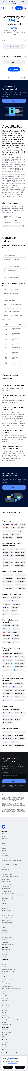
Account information (7, 915)
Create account (6, 910)
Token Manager (6, 957)
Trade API (4, 996)
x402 (2, 993)
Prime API (4, 1022)
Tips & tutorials (6, 881)
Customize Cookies (12, 1063)
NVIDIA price (5, 1042)
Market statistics (6, 874)
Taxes (3, 900)
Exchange (4, 966)
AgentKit (4, 1010)
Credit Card (4, 939)
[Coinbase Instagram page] (11, 1053)
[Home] (2, 8)
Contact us (4, 908)
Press (3, 843)
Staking (3, 964)
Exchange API (5, 1017)
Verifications (5, 1005)
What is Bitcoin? (6, 888)
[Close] (24, 1058)
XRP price (4, 1037)
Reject (8, 1067)
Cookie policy (5, 855)
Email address (5, 772)
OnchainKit (4, 1000)
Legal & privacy (6, 853)
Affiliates (4, 838)
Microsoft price (6, 1047)
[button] (25, 8)
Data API (4, 1003)
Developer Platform (7, 979)
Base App (4, 932)
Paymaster (4, 998)
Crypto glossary (6, 884)
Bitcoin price (5, 1029)
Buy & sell (4, 930)
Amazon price (5, 1049)
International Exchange (8, 969)
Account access (6, 920)
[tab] (4, 78)
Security (4, 846)
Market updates (6, 886)
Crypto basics (5, 879)
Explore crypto (5, 869)
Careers (3, 836)
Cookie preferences (7, 858)
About (3, 834)
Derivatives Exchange (7, 971)
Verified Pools (5, 974)
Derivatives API (6, 1024)
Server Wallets (6, 984)
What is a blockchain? (7, 893)
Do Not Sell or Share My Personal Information (11, 861)
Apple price (4, 1044)
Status (3, 925)
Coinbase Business (7, 952)
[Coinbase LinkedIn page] (6, 1053)
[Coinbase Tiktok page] (16, 1053)
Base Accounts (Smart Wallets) (10, 988)
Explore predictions (7, 944)
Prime (3, 962)
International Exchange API (9, 1020)
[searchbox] (14, 62)
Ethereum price (6, 1032)
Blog (2, 841)
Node (3, 1008)
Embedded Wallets (7, 986)
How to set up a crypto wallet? (10, 896)
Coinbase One (5, 935)
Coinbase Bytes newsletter (9, 876)
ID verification (5, 913)
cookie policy (10, 1058)
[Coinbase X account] (1, 1053)
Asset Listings (5, 949)
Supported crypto (6, 922)
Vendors (3, 850)
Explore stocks (5, 872)
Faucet (3, 1015)
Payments (4, 954)
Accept (20, 1067)
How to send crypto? (7, 898)
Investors (4, 848)
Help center (5, 906)
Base (2, 981)
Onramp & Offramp (7, 991)
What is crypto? (6, 891)
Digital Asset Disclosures (9, 864)
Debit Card (4, 942)
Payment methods (6, 918)
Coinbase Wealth (6, 937)
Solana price (5, 1034)
